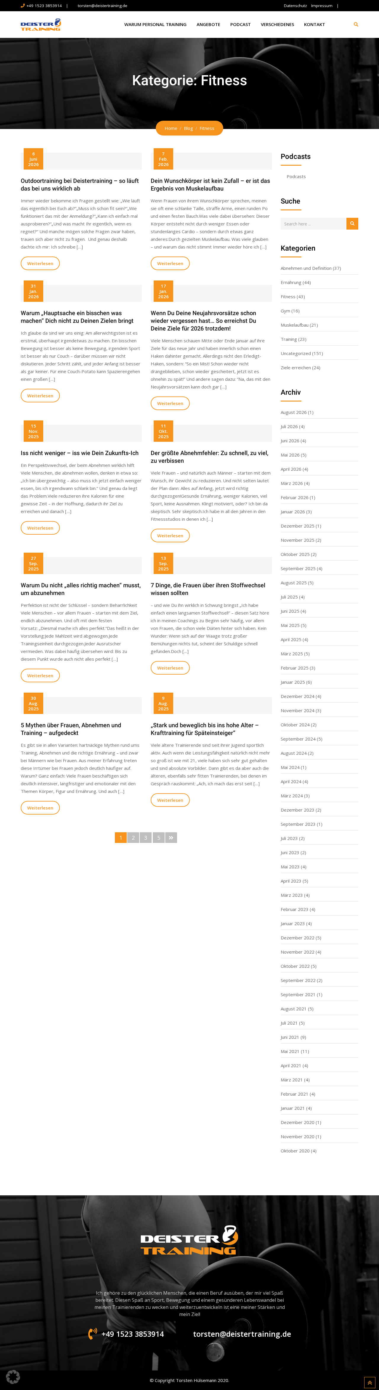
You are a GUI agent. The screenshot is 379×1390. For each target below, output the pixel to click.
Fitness (288, 296)
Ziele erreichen (296, 367)
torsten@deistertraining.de (102, 5)
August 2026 (294, 412)
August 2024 (294, 753)
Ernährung (291, 282)
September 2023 (298, 824)
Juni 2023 (290, 852)
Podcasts (296, 176)
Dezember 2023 (297, 810)
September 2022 (298, 980)
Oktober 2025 (295, 554)
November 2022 (297, 952)
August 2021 (294, 1009)
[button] (13, 1377)
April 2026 (291, 469)
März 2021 (292, 1080)
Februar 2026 (295, 497)
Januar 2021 (293, 1108)
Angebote (208, 24)
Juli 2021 (289, 1023)
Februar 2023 (295, 909)
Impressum (322, 5)
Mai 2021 (290, 1051)
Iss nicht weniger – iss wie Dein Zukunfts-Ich (80, 453)
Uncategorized (296, 353)
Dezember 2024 (297, 696)
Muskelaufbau (295, 325)
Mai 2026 (290, 455)
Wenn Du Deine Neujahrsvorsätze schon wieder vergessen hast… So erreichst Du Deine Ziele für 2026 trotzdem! (203, 320)
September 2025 (298, 568)
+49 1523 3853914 (44, 5)
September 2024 (298, 739)
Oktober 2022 (295, 966)
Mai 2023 (290, 867)
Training (289, 339)
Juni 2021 (290, 1037)
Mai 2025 (290, 625)
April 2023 (291, 881)
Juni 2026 (290, 441)
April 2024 (291, 781)
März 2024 (292, 796)
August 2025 (294, 583)
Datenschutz (295, 5)
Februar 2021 (295, 1094)
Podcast (240, 24)
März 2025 (292, 654)
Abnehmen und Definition (306, 268)
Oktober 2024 (295, 725)
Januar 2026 (293, 512)
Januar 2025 (293, 682)
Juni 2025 (290, 611)
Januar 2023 (293, 923)
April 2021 (291, 1065)
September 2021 (298, 994)
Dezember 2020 (297, 1122)
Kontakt (314, 24)
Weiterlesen (40, 263)
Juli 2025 (289, 597)
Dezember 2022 (297, 938)
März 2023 (292, 895)
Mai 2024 (290, 767)
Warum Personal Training (155, 24)
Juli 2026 (289, 426)
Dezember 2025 (297, 526)
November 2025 (297, 540)
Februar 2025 (295, 668)
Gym (285, 311)
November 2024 (297, 710)
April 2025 (291, 639)
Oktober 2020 (295, 1151)
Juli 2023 (289, 838)
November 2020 (297, 1136)
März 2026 (292, 483)
